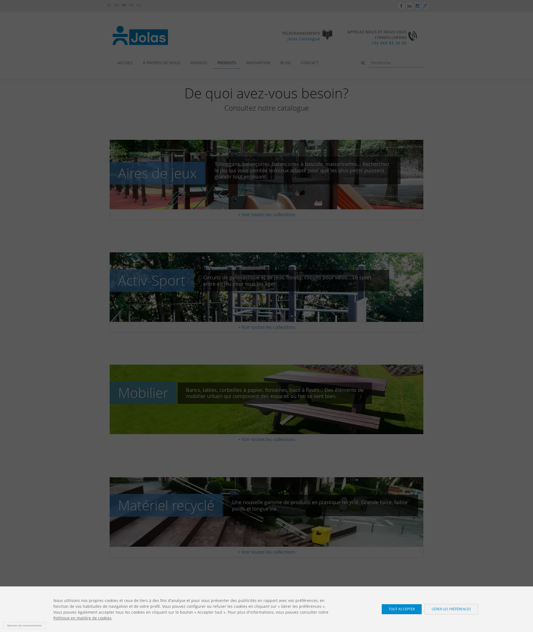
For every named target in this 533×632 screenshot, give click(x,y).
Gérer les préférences (451, 609)
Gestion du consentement (24, 625)
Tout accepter (402, 609)
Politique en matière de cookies (82, 618)
